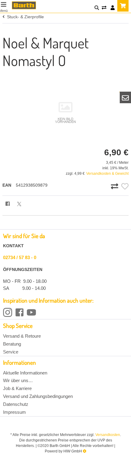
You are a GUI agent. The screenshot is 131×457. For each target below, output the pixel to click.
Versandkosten (107, 435)
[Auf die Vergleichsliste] (115, 186)
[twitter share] (19, 204)
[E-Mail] (125, 97)
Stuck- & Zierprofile (24, 16)
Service (10, 351)
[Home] (24, 5)
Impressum (14, 412)
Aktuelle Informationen (25, 372)
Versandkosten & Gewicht (107, 173)
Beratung (12, 343)
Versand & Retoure (22, 336)
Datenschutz (15, 404)
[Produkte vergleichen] (104, 8)
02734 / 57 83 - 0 (19, 257)
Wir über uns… (18, 380)
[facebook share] (7, 204)
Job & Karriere (17, 388)
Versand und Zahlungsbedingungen (38, 396)
